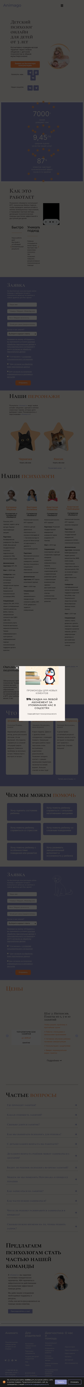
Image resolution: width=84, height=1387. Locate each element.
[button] (17, 667)
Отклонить (74, 1382)
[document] (42, 693)
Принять (61, 1382)
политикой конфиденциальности (36, 1384)
